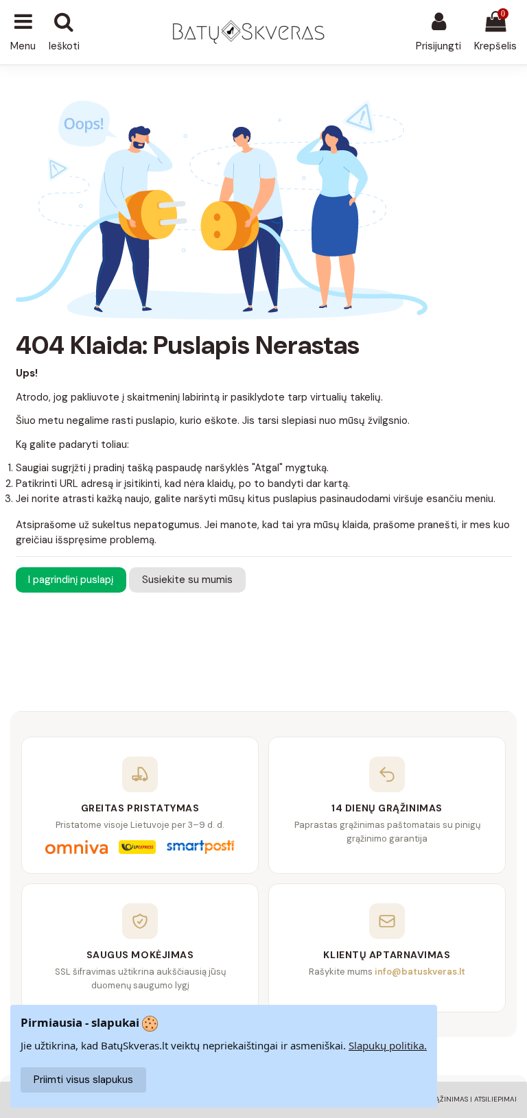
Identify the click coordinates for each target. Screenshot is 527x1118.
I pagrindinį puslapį (70, 579)
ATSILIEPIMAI (495, 1099)
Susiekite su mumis (187, 579)
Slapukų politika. (388, 1045)
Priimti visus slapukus (83, 1079)
